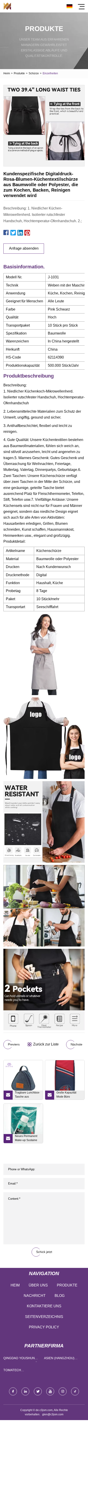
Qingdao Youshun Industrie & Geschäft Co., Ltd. (22, 1359)
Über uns (38, 1285)
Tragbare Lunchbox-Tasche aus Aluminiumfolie (27, 1095)
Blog (60, 1296)
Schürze (34, 73)
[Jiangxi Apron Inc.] (7, 6)
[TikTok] (75, 1391)
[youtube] (50, 1391)
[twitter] (38, 1391)
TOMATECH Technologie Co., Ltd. (22, 1371)
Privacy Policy (44, 1327)
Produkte (19, 73)
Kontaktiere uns (44, 1306)
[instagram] (63, 1391)
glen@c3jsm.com (52, 1414)
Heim (6, 73)
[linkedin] (25, 1391)
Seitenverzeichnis (44, 1317)
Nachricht (35, 1296)
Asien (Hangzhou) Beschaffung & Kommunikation (59, 1359)
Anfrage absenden (24, 248)
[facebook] (13, 1391)
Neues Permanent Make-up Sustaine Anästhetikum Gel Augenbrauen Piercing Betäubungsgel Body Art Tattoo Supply (28, 1138)
